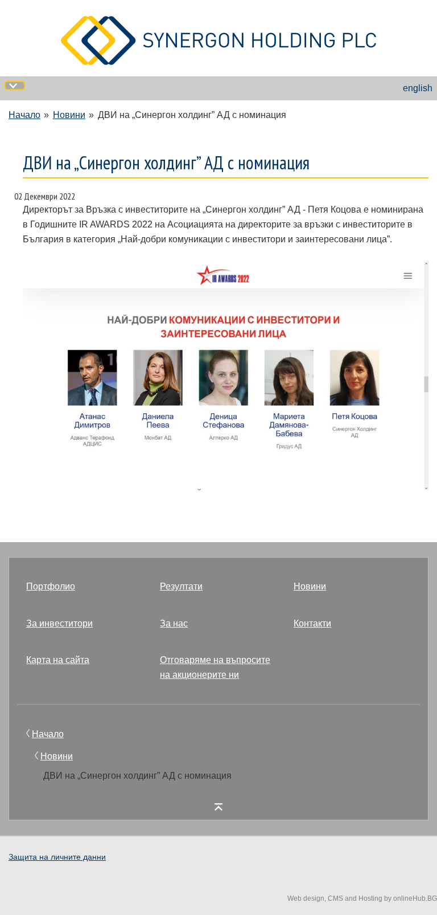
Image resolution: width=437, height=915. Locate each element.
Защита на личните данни (57, 856)
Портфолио (50, 586)
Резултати (181, 586)
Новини (69, 115)
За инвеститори (59, 623)
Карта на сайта (57, 660)
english (417, 88)
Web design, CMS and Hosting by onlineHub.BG (362, 898)
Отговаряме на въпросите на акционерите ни (215, 667)
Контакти (312, 623)
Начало (24, 115)
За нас (174, 623)
